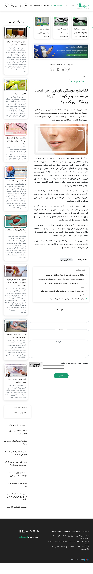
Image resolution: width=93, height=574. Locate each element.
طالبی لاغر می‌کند (20, 93)
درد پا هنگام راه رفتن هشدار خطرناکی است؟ (16, 453)
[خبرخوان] (23, 531)
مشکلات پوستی (77, 81)
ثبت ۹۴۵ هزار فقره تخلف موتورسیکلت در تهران (17, 474)
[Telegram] (57, 69)
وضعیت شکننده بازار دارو (17, 507)
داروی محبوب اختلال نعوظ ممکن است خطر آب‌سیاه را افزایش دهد (16, 283)
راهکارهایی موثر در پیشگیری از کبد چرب (15, 231)
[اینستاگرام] (30, 531)
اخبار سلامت (69, 5)
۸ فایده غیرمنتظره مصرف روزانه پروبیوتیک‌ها (16, 336)
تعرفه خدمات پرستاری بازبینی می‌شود (43, 32)
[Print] (52, 69)
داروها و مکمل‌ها (34, 5)
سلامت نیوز (83, 5)
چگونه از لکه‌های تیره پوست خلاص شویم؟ (67, 299)
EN (26, 6)
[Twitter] (63, 69)
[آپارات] (37, 531)
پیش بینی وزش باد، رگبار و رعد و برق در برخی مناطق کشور (16, 497)
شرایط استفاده (56, 531)
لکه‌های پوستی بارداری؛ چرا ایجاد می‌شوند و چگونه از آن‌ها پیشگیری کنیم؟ (61, 96)
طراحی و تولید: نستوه (77, 559)
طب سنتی (45, 5)
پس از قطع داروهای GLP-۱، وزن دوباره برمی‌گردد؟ (16, 463)
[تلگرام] (34, 531)
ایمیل (61, 329)
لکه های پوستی (66, 260)
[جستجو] (6, 5)
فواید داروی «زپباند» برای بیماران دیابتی (17, 380)
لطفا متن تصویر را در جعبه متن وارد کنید (75, 363)
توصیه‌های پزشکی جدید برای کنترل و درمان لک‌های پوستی (61, 279)
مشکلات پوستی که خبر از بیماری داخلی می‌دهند (65, 275)
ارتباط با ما (76, 531)
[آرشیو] (19, 531)
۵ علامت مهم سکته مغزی (16, 181)
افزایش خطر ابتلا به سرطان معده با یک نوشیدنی (16, 43)
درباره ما (86, 531)
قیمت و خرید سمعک (20, 413)
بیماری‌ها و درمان (57, 5)
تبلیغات (67, 531)
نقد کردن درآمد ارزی (20, 407)
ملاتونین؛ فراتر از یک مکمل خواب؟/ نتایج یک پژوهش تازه (16, 141)
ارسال (61, 375)
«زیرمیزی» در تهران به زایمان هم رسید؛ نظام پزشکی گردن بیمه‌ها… (80, 34)
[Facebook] (68, 69)
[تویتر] (26, 531)
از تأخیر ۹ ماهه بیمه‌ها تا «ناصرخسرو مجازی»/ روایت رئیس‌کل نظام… (62, 36)
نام (61, 317)
